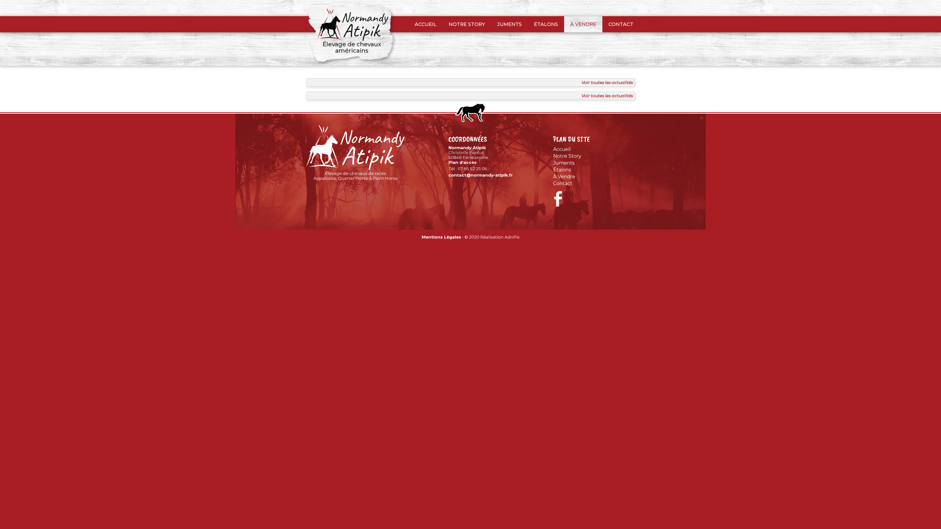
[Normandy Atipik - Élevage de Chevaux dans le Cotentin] (355, 147)
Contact (620, 24)
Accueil (425, 24)
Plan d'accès (462, 162)
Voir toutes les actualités (607, 82)
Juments (509, 24)
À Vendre (583, 24)
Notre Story (467, 24)
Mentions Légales (441, 237)
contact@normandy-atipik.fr (480, 175)
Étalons (546, 24)
